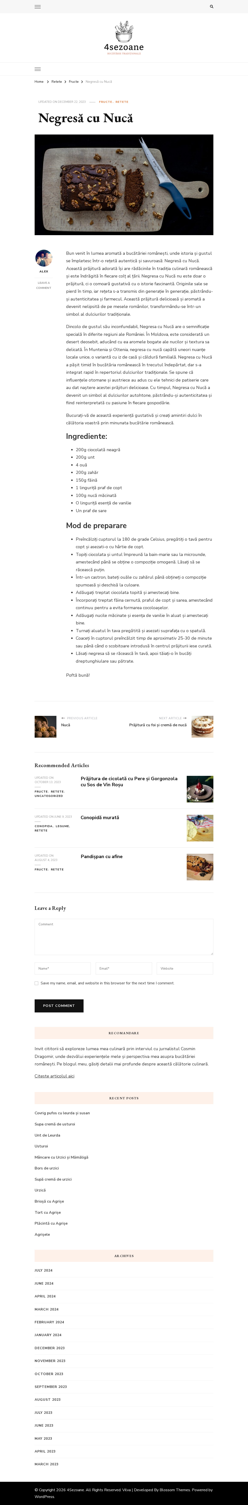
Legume (62, 826)
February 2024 (49, 1322)
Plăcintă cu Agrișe (51, 1223)
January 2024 (48, 1335)
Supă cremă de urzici (53, 1179)
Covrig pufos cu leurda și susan (62, 1113)
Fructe (105, 102)
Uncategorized (49, 796)
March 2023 (47, 1464)
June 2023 (44, 1425)
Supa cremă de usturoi (55, 1124)
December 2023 (50, 1348)
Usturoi (41, 1146)
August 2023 (48, 1399)
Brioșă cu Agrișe (49, 1201)
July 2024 (44, 1270)
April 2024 (45, 1296)
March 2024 (47, 1309)
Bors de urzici (47, 1168)
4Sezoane (75, 1490)
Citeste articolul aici (54, 1076)
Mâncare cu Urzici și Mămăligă (61, 1157)
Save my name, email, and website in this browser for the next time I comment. (107, 983)
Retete (122, 102)
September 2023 (51, 1387)
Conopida (44, 826)
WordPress (44, 1496)
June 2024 (44, 1283)
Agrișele (42, 1234)
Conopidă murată (100, 817)
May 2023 (43, 1438)
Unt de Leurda (47, 1135)
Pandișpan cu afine (102, 856)
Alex (43, 271)
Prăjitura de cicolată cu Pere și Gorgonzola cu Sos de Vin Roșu (129, 781)
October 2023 (49, 1374)
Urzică (40, 1190)
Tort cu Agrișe (48, 1212)
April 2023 (45, 1451)
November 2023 (50, 1361)
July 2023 (44, 1412)
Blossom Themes (175, 1490)
